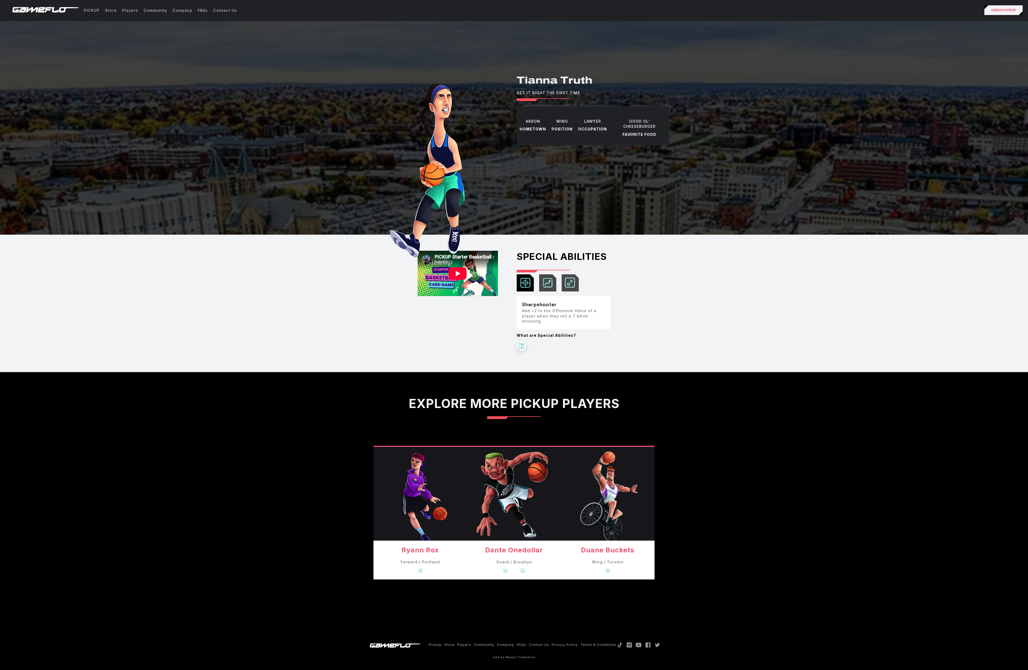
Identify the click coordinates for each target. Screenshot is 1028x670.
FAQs (203, 10)
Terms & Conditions (598, 645)
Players (130, 10)
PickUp (435, 645)
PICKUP (92, 10)
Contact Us (225, 10)
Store (111, 10)
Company (182, 10)
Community (155, 10)
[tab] (525, 282)
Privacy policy (565, 645)
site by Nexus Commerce (514, 657)
